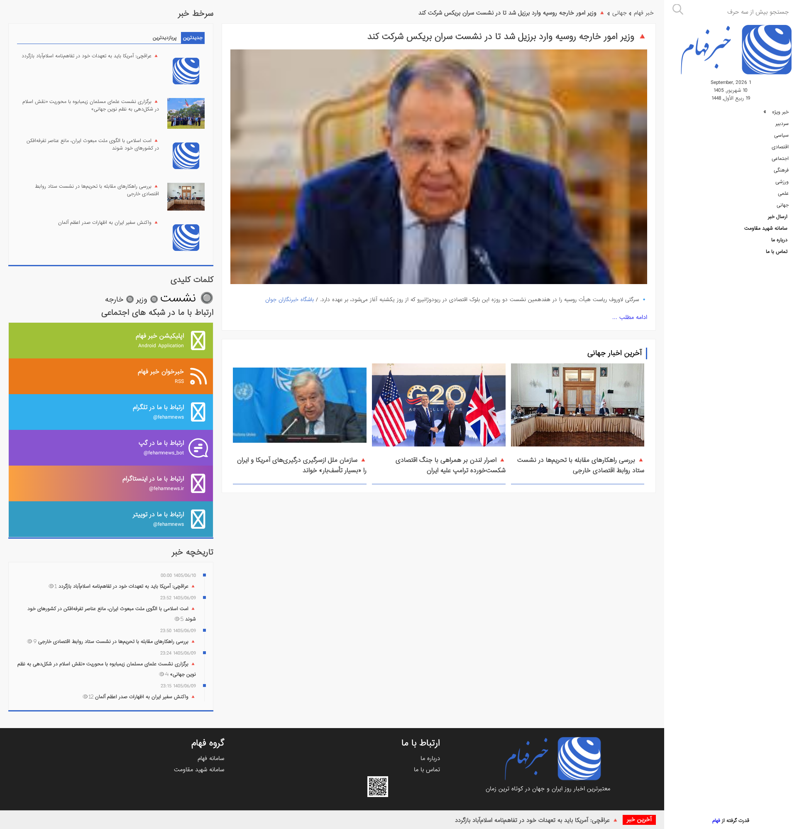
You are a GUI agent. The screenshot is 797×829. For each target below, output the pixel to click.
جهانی (783, 205)
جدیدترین (193, 38)
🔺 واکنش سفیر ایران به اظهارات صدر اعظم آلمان (108, 222)
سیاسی (781, 135)
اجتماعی (780, 158)
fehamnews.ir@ (153, 483)
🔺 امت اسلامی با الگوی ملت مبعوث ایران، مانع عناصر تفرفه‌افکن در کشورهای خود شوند (93, 144)
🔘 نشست (186, 298)
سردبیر (782, 124)
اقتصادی (780, 147)
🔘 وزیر (147, 299)
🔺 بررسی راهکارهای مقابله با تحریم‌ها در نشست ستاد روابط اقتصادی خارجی (580, 465)
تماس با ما (776, 251)
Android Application (160, 340)
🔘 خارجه (119, 299)
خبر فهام (644, 12)
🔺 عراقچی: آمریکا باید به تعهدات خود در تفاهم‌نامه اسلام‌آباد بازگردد (537, 820)
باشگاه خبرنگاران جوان (289, 300)
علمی (783, 193)
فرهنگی (781, 170)
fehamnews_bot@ (161, 447)
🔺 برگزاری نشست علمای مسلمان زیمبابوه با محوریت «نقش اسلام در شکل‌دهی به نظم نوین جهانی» (90, 105)
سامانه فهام (211, 758)
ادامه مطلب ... (629, 317)
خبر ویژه (779, 112)
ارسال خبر (777, 217)
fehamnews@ (158, 411)
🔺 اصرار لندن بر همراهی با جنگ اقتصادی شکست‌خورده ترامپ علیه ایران (451, 465)
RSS (161, 376)
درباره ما (779, 240)
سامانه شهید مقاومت (765, 228)
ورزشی (782, 182)
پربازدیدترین (165, 38)
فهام (716, 820)
